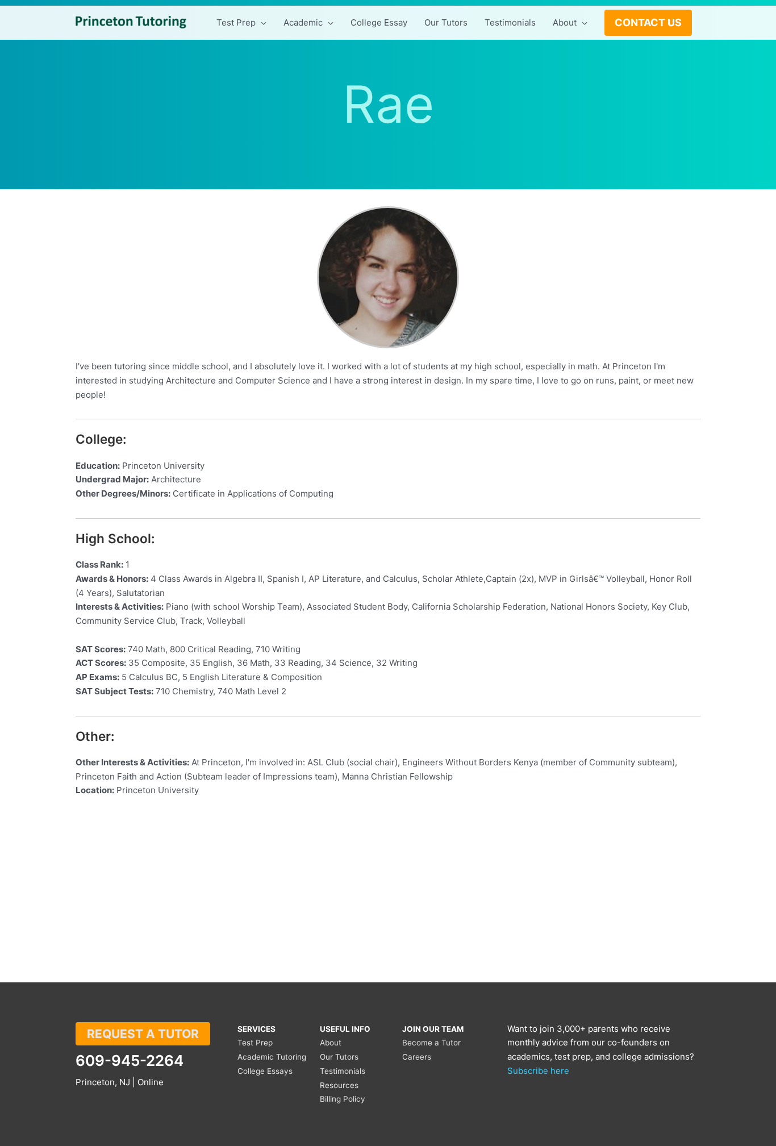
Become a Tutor (431, 1042)
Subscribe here (538, 1070)
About (330, 1042)
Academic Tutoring (271, 1056)
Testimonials (342, 1071)
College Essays (265, 1071)
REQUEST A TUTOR (143, 1034)
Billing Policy (342, 1098)
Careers (416, 1056)
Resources (339, 1085)
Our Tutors (339, 1056)
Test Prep (255, 1042)
